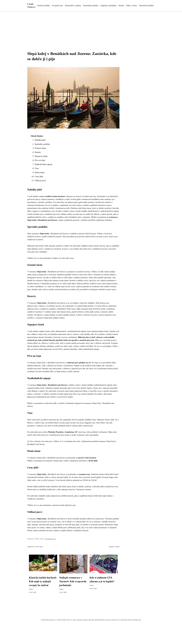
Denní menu (40, 172)
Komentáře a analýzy (73, 5)
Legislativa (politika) (108, 5)
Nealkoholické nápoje (43, 164)
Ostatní (121, 5)
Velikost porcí (40, 180)
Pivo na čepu (40, 160)
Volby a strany (131, 5)
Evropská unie (57, 5)
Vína (37, 168)
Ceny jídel (39, 176)
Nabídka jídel (40, 140)
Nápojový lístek (41, 156)
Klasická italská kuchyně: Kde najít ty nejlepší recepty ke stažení (43, 581)
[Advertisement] (91, 27)
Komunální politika (90, 5)
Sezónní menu (40, 148)
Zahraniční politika (146, 5)
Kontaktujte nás (50, 539)
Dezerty (38, 152)
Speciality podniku (42, 144)
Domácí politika (43, 5)
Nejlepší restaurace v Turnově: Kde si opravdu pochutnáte (72, 581)
